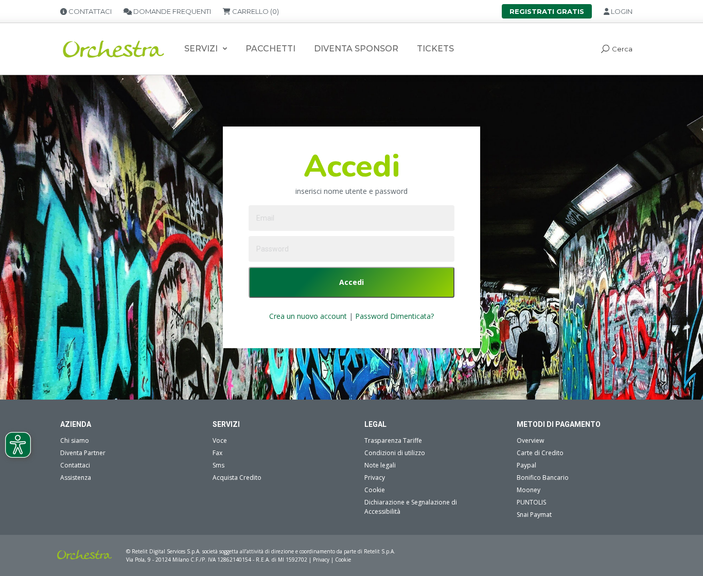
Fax (217, 452)
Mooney (528, 489)
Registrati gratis (546, 11)
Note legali (380, 465)
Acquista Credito (237, 477)
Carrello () (255, 11)
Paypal (526, 465)
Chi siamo (74, 440)
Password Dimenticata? (394, 316)
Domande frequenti (171, 11)
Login (620, 11)
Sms (218, 465)
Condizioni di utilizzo (394, 452)
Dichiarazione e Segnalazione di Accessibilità (410, 507)
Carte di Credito (540, 452)
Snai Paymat (534, 514)
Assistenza (75, 477)
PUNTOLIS (531, 502)
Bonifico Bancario (543, 477)
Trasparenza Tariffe (393, 440)
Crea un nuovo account (308, 316)
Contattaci (75, 465)
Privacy (374, 477)
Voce (220, 440)
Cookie (374, 489)
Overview (530, 440)
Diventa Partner (83, 452)
